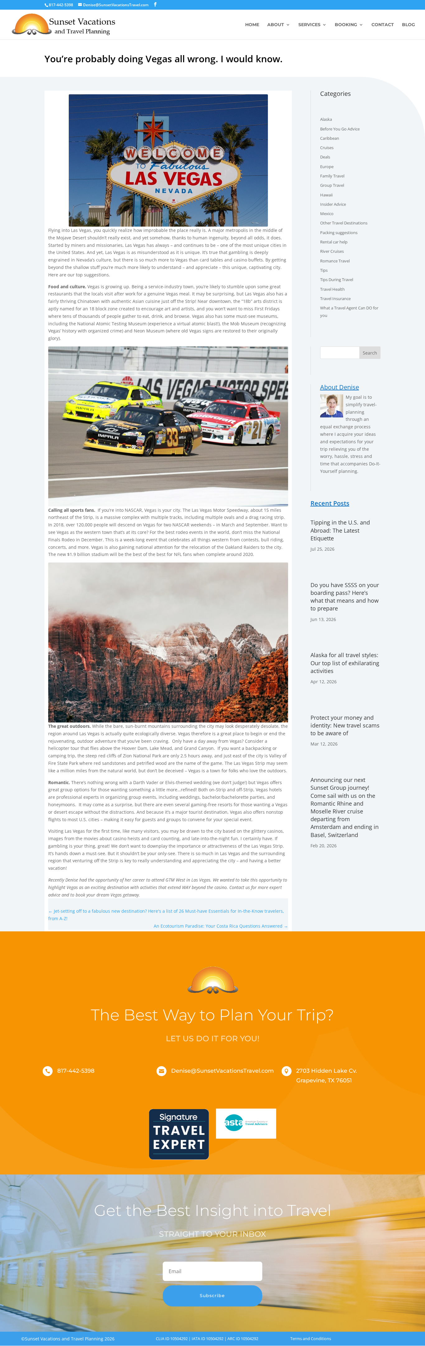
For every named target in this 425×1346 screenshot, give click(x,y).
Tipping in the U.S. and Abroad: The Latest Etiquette (340, 530)
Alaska (326, 119)
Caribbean (329, 138)
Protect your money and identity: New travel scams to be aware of (345, 725)
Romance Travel (335, 261)
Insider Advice (333, 204)
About (275, 24)
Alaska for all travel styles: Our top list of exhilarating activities (345, 662)
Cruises (327, 147)
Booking (346, 24)
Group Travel (332, 185)
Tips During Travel (336, 279)
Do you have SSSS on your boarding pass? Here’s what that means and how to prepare (345, 596)
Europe (327, 166)
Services (309, 24)
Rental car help (334, 242)
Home (252, 24)
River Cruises (332, 251)
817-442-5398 (76, 1070)
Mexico (327, 213)
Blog (408, 24)
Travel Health (332, 289)
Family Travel (332, 176)
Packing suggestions (338, 232)
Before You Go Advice (340, 129)
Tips (324, 270)
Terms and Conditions (310, 1338)
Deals (325, 157)
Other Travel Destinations (343, 223)
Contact (382, 24)
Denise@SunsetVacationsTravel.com (222, 1070)
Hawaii (326, 195)
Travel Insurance (335, 298)
